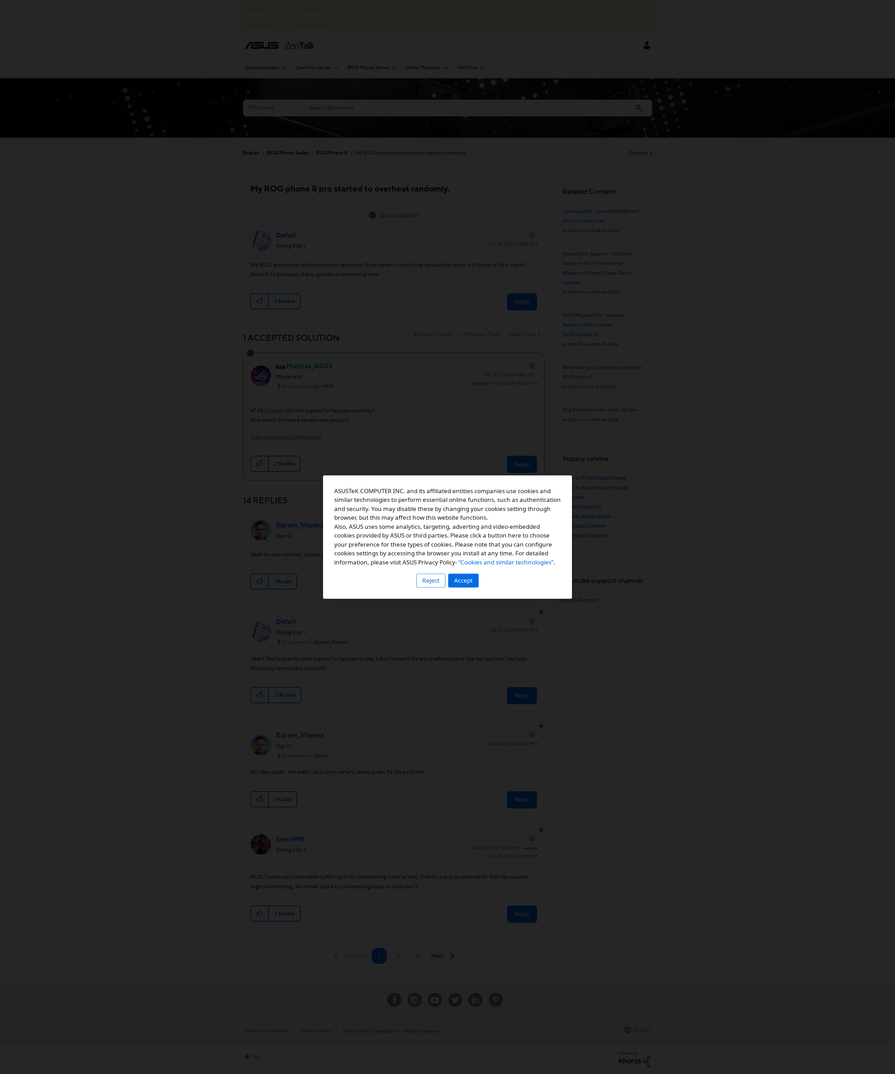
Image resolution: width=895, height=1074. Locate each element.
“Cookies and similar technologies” (505, 562)
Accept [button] (463, 580)
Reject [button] (430, 580)
